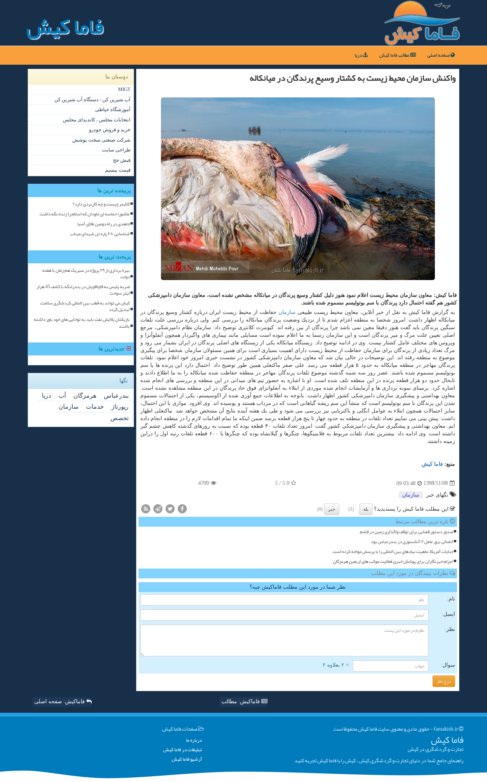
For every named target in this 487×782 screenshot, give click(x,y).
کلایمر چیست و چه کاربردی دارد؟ (101, 204)
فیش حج (122, 160)
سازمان (287, 312)
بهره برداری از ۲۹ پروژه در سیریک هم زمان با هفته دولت (86, 273)
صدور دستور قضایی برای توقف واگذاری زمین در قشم (406, 531)
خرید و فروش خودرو (110, 129)
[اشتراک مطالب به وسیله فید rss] (145, 508)
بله (365, 509)
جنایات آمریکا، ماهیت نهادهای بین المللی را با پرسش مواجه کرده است (393, 551)
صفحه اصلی (438, 55)
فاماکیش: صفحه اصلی (60, 701)
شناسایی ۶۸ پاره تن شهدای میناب (100, 233)
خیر (331, 509)
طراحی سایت (116, 150)
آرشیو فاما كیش (187, 759)
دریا (359, 55)
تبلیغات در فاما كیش (182, 749)
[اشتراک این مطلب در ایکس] (170, 508)
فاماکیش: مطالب (241, 701)
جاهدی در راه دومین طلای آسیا (103, 224)
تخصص (119, 418)
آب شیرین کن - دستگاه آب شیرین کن (92, 99)
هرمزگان (84, 395)
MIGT (124, 89)
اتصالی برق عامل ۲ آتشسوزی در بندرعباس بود (412, 541)
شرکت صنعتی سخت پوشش (101, 140)
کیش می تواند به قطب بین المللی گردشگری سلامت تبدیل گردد (85, 306)
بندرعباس (116, 395)
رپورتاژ (120, 406)
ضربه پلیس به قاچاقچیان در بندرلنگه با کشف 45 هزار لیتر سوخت (83, 290)
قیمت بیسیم (118, 170)
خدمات (95, 406)
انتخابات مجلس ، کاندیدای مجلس (97, 120)
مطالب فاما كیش (394, 55)
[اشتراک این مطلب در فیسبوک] (182, 508)
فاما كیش (432, 464)
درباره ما (194, 740)
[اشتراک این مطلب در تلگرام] (158, 508)
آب (62, 395)
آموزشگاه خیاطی (113, 109)
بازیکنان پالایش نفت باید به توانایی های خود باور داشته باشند (82, 322)
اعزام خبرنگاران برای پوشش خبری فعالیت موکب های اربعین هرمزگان (393, 561)
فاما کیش (65, 26)
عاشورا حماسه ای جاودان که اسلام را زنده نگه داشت (85, 214)
